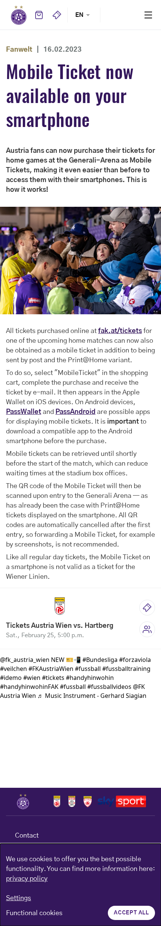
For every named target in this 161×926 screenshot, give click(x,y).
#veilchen (13, 669)
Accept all (131, 913)
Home (18, 15)
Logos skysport (122, 802)
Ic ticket (147, 607)
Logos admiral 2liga (87, 802)
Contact (27, 835)
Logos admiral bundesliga (57, 802)
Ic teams (147, 629)
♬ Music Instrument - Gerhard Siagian (91, 696)
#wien (31, 678)
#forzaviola (135, 660)
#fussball (88, 669)
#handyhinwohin (90, 678)
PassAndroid (75, 412)
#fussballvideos (109, 687)
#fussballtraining (126, 669)
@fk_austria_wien (24, 660)
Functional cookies (34, 913)
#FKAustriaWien (50, 669)
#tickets (53, 678)
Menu (148, 15)
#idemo (11, 678)
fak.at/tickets (120, 331)
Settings (18, 898)
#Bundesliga (100, 660)
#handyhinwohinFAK (29, 687)
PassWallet (23, 412)
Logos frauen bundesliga (72, 802)
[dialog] (80, 885)
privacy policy (27, 878)
